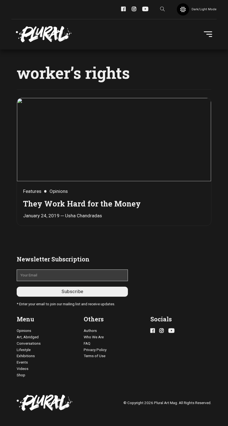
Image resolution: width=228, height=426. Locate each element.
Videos (22, 369)
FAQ (87, 343)
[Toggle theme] (183, 9)
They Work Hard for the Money (82, 203)
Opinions (24, 331)
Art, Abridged (28, 337)
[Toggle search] (162, 9)
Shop (21, 375)
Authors (90, 331)
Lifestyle (24, 350)
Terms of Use (94, 356)
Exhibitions (26, 356)
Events (22, 362)
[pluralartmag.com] (43, 34)
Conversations (29, 343)
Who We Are (94, 337)
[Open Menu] (208, 34)
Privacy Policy (95, 350)
